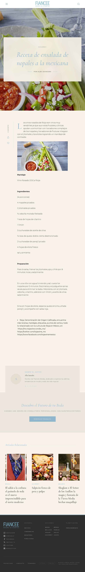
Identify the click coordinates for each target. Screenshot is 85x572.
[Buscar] (78, 4)
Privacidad (8, 563)
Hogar (47, 532)
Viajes (56, 535)
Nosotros (28, 535)
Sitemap (42, 563)
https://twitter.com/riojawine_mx (31, 332)
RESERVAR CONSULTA (42, 419)
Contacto (20, 563)
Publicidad (29, 538)
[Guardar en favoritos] (8, 143)
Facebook (10, 539)
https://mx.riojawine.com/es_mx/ (31, 329)
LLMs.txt (51, 563)
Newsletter (11, 548)
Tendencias (29, 531)
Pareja (57, 530)
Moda (47, 527)
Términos (32, 563)
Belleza (48, 530)
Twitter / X (10, 542)
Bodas (56, 527)
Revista (27, 528)
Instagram (10, 533)
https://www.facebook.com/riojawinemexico (36, 334)
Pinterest (10, 536)
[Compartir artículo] (8, 137)
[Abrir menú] (6, 4)
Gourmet (48, 535)
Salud (56, 532)
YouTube (9, 545)
